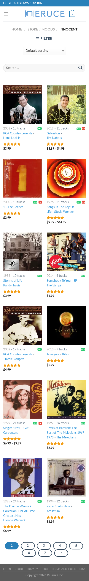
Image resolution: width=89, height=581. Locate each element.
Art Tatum (53, 511)
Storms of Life (12, 280)
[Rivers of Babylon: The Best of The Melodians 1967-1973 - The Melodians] (66, 399)
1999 (6, 423)
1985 (6, 501)
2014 (50, 275)
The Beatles (15, 207)
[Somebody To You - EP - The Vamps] (66, 252)
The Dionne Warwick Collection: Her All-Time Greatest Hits (19, 511)
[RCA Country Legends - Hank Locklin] (22, 104)
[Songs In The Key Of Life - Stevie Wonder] (66, 178)
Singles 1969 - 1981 (16, 428)
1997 (50, 423)
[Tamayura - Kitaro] (66, 325)
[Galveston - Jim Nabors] (66, 104)
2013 (50, 349)
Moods (48, 29)
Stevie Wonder (64, 211)
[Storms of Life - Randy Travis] (22, 252)
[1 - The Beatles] (22, 178)
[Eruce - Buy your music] (44, 14)
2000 (6, 202)
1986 (6, 275)
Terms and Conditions (68, 569)
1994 (50, 501)
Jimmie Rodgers (13, 359)
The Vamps (54, 285)
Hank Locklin (12, 138)
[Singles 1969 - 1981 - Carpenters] (22, 399)
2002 (6, 349)
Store (32, 29)
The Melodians (66, 437)
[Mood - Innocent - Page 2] (61, 553)
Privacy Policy (38, 569)
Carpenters (10, 432)
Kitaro (66, 354)
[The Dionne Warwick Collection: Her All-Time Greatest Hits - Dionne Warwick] (22, 477)
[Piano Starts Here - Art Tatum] (66, 477)
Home (16, 29)
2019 (50, 128)
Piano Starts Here (58, 506)
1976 (50, 202)
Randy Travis (11, 285)
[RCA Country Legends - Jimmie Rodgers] (22, 325)
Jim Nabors (54, 138)
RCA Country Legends (17, 133)
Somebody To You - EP (62, 280)
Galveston (53, 133)
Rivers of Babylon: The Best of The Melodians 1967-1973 (66, 433)
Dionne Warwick (14, 520)
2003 (6, 128)
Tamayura (53, 354)
